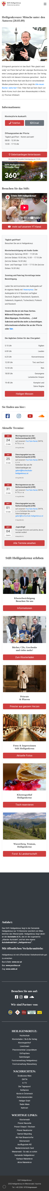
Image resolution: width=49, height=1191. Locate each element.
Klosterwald (25, 1119)
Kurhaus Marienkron (24, 1159)
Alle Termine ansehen (24, 543)
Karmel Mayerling (24, 1134)
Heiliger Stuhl (24, 1101)
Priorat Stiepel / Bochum (24, 1127)
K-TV (24, 1083)
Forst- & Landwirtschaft (24, 853)
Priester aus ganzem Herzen (24, 706)
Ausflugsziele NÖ (24, 1144)
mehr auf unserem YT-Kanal (26, 226)
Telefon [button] (15, 123)
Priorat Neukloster (24, 1130)
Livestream (24, 1046)
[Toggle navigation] (45, 4)
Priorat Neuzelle (24, 1123)
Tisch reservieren (24, 804)
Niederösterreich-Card (24, 1148)
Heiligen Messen (24, 393)
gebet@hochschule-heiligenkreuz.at (29, 516)
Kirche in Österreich (24, 1093)
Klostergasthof (24, 1043)
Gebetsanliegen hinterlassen (25, 154)
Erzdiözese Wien (24, 1076)
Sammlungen (24, 1057)
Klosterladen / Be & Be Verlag (24, 1039)
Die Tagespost (24, 1086)
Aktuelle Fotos (24, 755)
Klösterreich (24, 1141)
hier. (12, 329)
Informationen (24, 608)
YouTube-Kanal (31, 441)
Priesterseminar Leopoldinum (24, 1050)
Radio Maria (24, 1104)
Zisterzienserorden (24, 1097)
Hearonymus (28, 290)
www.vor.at (17, 962)
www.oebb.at (11, 969)
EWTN (24, 1079)
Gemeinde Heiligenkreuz (24, 1155)
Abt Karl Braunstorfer (24, 1137)
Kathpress (24, 1090)
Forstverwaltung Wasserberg (24, 1064)
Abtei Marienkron (24, 1162)
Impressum (32, 1187)
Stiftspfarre (25, 1053)
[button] (4, 1186)
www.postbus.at (13, 965)
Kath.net (24, 1108)
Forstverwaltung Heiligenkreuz (24, 1060)
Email (36, 123)
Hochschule (24, 1035)
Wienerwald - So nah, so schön (24, 1152)
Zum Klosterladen (24, 657)
